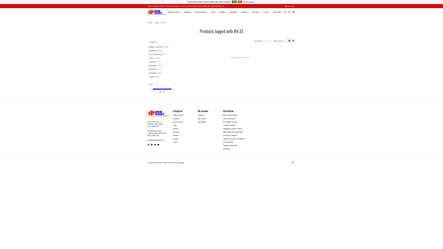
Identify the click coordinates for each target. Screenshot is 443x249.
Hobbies (153, 50)
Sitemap (226, 149)
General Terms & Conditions (234, 139)
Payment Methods (230, 145)
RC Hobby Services (230, 122)
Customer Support (230, 135)
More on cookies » (249, 2)
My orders (202, 118)
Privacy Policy (228, 142)
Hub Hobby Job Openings (233, 132)
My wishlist (202, 122)
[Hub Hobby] (157, 12)
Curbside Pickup (229, 125)
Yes (234, 2)
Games (152, 61)
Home (150, 22)
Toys (151, 58)
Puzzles (152, 73)
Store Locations (229, 118)
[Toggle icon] (284, 12)
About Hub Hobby (230, 115)
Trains (152, 76)
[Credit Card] (292, 162)
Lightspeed (180, 163)
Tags (157, 22)
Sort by (269, 41)
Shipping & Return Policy (232, 128)
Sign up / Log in (290, 6)
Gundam (153, 65)
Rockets (152, 69)
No (240, 2)
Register (201, 115)
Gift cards (277, 12)
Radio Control (155, 47)
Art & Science (155, 54)
